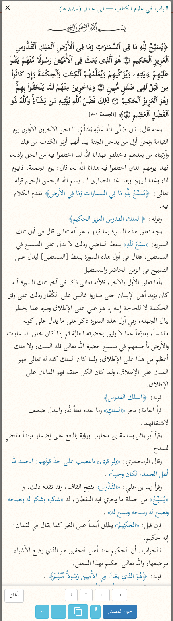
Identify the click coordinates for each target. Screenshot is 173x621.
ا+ (59, 611)
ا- (42, 611)
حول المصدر (120, 611)
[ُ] (96, 612)
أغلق (14, 596)
